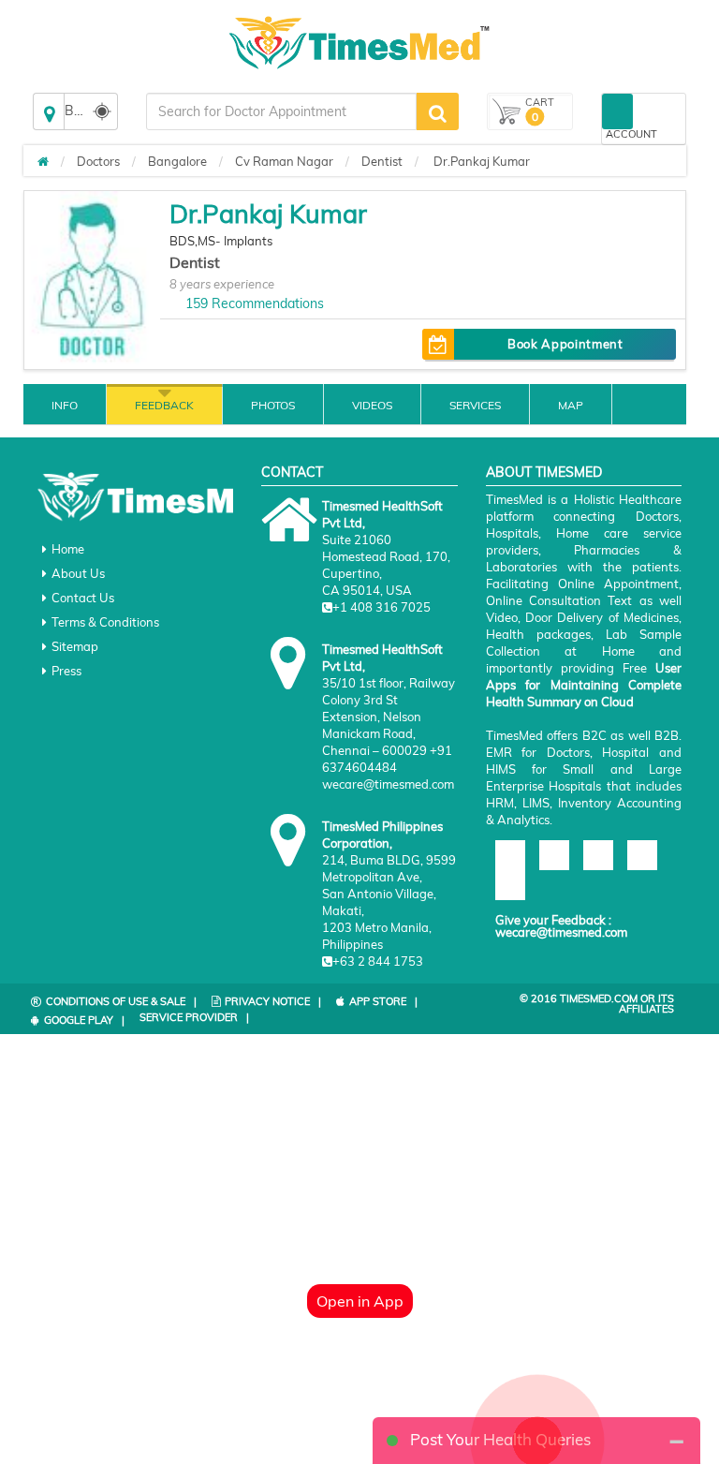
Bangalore (177, 161)
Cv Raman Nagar (284, 161)
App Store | (383, 1001)
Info (64, 405)
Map (570, 405)
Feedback (164, 405)
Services (475, 405)
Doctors (98, 161)
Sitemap (74, 646)
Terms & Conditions (105, 621)
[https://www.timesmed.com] (43, 161)
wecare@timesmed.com (561, 931)
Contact (292, 472)
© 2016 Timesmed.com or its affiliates (597, 1003)
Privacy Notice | (273, 1001)
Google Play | (84, 1020)
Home (67, 548)
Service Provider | (194, 1017)
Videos (372, 405)
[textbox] (281, 111)
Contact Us (82, 597)
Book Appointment (565, 343)
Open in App (360, 1301)
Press (66, 670)
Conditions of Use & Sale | (121, 1001)
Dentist (382, 161)
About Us (78, 573)
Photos (273, 405)
